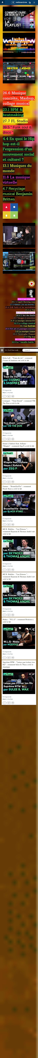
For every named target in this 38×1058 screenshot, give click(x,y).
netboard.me (21, 2)
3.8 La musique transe (25, 331)
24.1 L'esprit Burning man (23, 302)
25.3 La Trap (30, 310)
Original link (7, 390)
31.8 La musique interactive (23, 320)
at (8, 392)
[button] (29, 2)
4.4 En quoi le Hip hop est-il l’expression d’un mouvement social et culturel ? (18, 149)
